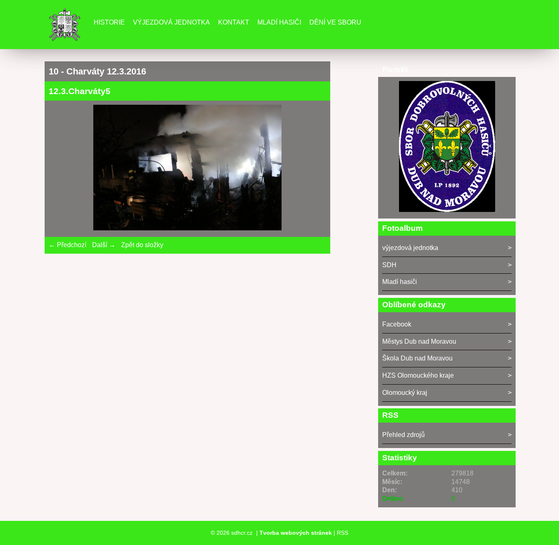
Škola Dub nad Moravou (417, 358)
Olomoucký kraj (404, 392)
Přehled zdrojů (403, 434)
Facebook (396, 324)
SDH (389, 264)
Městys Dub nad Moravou (419, 341)
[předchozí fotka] (62, 169)
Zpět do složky (142, 244)
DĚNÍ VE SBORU (335, 22)
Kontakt (233, 22)
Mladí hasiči (279, 22)
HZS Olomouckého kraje (418, 375)
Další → (103, 244)
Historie (109, 22)
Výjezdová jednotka (171, 22)
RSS (342, 532)
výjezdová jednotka (410, 247)
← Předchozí (67, 244)
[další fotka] (313, 169)
